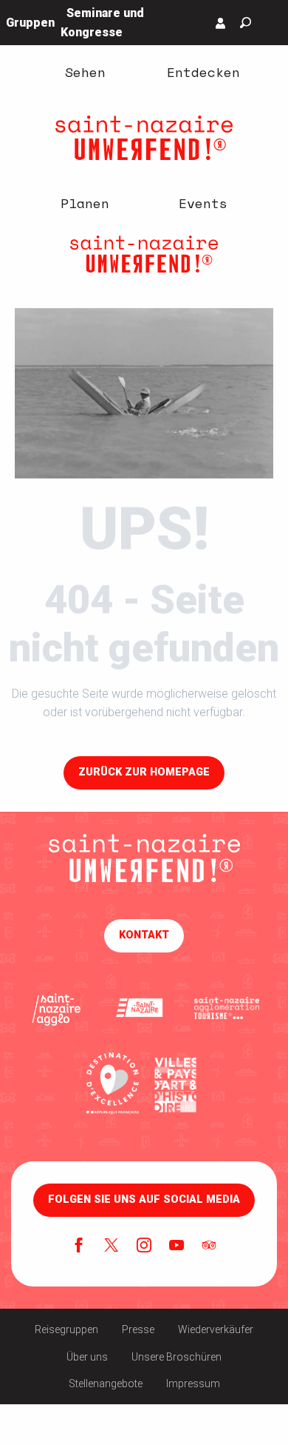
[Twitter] (111, 1246)
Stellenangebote (106, 1383)
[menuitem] (85, 72)
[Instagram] (144, 1246)
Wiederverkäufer (215, 1329)
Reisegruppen (66, 1329)
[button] (245, 22)
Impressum (193, 1383)
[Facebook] (79, 1246)
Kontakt (144, 935)
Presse (138, 1329)
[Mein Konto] (221, 23)
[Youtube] (176, 1246)
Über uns (87, 1357)
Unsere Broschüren (176, 1357)
